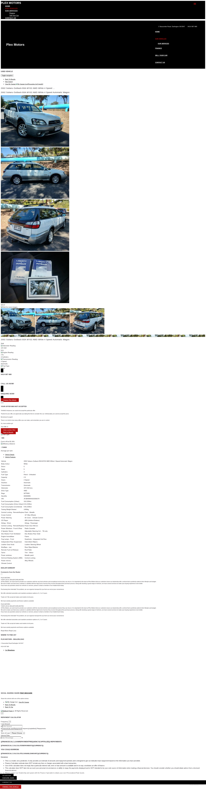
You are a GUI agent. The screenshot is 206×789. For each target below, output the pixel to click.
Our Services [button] (11, 11)
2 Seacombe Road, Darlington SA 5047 (171, 26)
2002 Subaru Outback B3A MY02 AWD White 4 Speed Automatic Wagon (35, 92)
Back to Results (8, 432)
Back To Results (10, 79)
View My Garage (24, 84)
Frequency (4, 721)
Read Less (12, 631)
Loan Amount (5, 724)
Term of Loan (5, 733)
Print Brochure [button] (26, 693)
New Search (9, 82)
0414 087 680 (192, 26)
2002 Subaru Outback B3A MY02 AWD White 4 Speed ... (28, 88)
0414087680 (6, 775)
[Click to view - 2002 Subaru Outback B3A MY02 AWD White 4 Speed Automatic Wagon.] (18, 333)
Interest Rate (5, 735)
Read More (4, 631)
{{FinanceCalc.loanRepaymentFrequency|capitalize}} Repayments (23, 728)
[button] (103, 757)
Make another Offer (9, 430)
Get (10, 650)
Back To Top (9, 707)
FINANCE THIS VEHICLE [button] (10, 787)
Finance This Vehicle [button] (9, 400)
